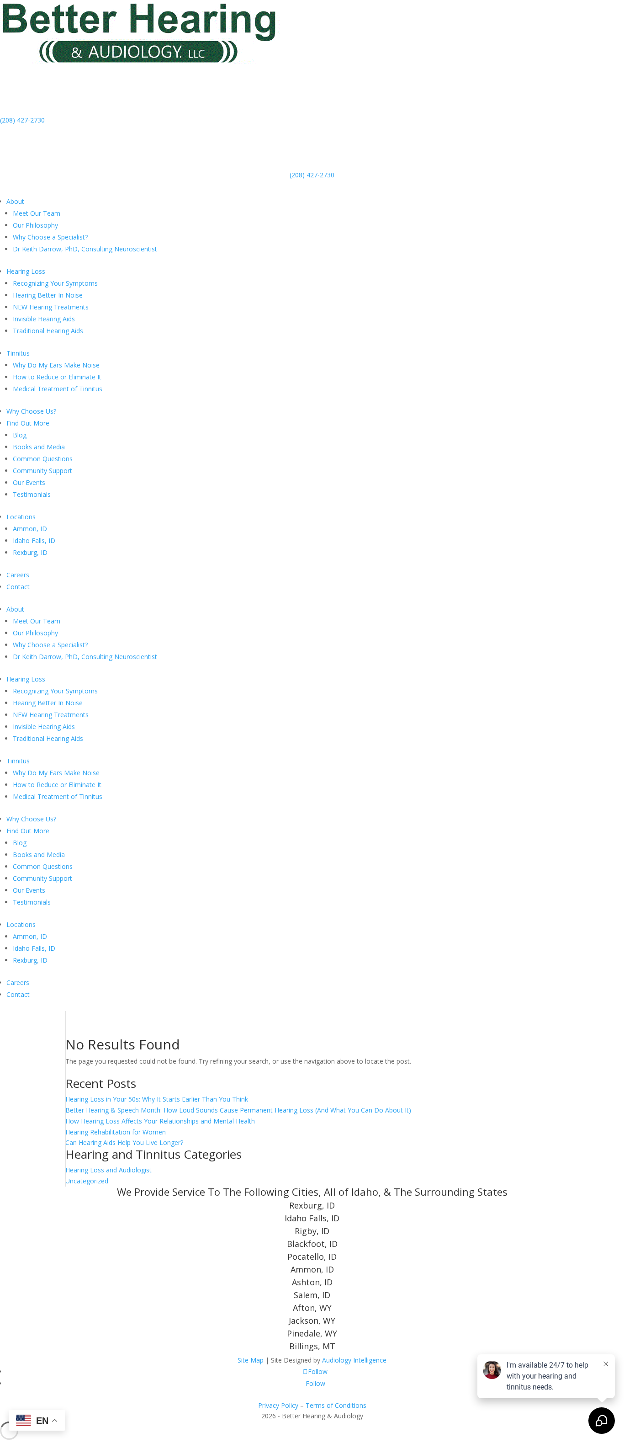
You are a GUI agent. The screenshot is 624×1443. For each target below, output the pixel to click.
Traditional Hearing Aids (48, 330)
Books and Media (39, 446)
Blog (19, 435)
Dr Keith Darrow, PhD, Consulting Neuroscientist (85, 249)
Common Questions (43, 458)
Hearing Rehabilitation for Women (115, 1132)
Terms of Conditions (336, 1405)
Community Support (42, 470)
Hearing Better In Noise (48, 295)
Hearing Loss (25, 271)
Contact (18, 586)
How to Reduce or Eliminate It (57, 377)
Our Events (29, 482)
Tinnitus (18, 353)
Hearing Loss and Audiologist (108, 1170)
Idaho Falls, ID (34, 540)
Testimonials (32, 494)
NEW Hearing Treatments (51, 307)
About (15, 201)
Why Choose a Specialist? (50, 237)
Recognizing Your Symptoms (55, 283)
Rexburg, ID (30, 552)
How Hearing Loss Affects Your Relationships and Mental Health (160, 1121)
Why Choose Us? (31, 411)
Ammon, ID (30, 528)
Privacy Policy (278, 1405)
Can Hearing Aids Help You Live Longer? (124, 1142)
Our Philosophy (35, 225)
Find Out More (27, 423)
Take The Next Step (52, 187)
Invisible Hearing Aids (44, 318)
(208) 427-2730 (22, 120)
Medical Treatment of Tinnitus (57, 388)
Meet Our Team (36, 213)
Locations (21, 516)
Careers (17, 574)
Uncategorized (86, 1181)
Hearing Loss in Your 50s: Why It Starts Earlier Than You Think (156, 1099)
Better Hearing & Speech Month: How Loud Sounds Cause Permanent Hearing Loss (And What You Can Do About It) (238, 1110)
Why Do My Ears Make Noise (56, 365)
